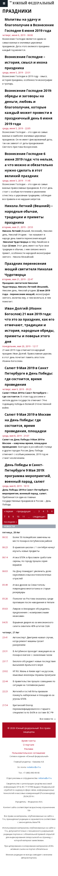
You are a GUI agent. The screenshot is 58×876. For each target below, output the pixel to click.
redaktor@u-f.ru (34, 767)
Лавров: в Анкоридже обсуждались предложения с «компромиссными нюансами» (31, 612)
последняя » (10, 521)
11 (23, 516)
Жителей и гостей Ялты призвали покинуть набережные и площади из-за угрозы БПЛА (33, 695)
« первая (8, 511)
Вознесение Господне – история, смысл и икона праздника (26, 62)
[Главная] (33, 3)
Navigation (4, 3)
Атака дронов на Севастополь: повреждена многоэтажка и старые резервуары (31, 588)
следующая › (39, 516)
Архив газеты (28, 740)
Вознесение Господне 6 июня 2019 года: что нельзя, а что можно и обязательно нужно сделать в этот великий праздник (29, 165)
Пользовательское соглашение (28, 752)
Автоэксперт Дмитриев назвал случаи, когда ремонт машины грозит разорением (33, 641)
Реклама (28, 748)
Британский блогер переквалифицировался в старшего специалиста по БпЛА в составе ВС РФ (33, 709)
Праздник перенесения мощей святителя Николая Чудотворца (28, 269)
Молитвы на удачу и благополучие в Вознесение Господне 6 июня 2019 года (29, 25)
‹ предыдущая (23, 511)
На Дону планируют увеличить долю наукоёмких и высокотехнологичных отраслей (32, 575)
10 (18, 516)
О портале (28, 744)
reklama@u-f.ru (45, 778)
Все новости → (48, 718)
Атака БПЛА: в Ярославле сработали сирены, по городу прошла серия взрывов (32, 561)
